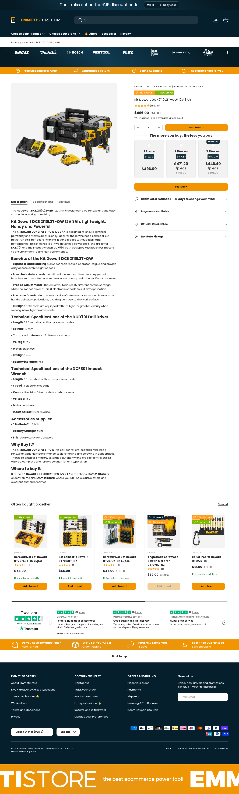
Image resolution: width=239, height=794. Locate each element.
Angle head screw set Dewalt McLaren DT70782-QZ (162, 561)
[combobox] (136, 20)
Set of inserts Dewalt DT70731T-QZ (73, 559)
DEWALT (138, 86)
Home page (17, 42)
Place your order (138, 683)
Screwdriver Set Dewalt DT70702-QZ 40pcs (119, 559)
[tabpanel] (64, 348)
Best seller (109, 34)
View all (223, 504)
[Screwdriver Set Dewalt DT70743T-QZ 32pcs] (30, 531)
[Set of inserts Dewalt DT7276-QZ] (208, 531)
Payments (134, 689)
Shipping (133, 696)
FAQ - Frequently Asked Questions (33, 689)
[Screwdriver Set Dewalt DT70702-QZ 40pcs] (119, 531)
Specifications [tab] (43, 202)
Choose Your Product (26, 34)
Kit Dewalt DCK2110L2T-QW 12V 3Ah (43, 42)
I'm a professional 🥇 (88, 703)
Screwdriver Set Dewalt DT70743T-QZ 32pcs (30, 559)
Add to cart (196, 127)
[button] (226, 20)
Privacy (15, 716)
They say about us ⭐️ (25, 696)
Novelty (125, 34)
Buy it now (181, 186)
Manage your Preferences (91, 716)
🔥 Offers (91, 34)
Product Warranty (86, 696)
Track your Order (85, 689)
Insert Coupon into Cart (143, 710)
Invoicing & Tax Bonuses (143, 703)
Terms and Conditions (25, 710)
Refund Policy (221, 748)
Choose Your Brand (62, 34)
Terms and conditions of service (193, 748)
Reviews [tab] (64, 202)
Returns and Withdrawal (90, 710)
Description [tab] (19, 202)
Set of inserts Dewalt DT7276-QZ (206, 559)
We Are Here (19, 703)
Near (168, 748)
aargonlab (30, 751)
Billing (154, 118)
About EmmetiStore (24, 683)
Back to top (119, 656)
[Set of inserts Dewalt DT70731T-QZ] (75, 531)
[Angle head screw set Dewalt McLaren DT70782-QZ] (163, 531)
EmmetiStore (25, 748)
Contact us (82, 683)
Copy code (170, 5)
